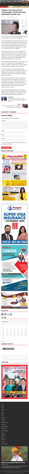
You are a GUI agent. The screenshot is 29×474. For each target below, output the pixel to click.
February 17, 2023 (6, 17)
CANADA (3, 409)
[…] (19, 467)
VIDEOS (2, 433)
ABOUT (2, 437)
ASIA (2, 411)
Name (2, 130)
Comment (3, 120)
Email (2, 134)
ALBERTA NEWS (4, 422)
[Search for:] (14, 357)
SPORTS (3, 420)
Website (3, 138)
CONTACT (3, 441)
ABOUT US (3, 439)
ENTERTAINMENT (4, 426)
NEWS (2, 407)
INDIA (2, 415)
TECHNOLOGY (4, 428)
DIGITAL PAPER (4, 443)
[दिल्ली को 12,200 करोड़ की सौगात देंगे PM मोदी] (14, 460)
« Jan (2, 341)
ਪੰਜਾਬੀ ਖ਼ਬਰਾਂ (3, 435)
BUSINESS (3, 418)
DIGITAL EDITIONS (4, 431)
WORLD (2, 413)
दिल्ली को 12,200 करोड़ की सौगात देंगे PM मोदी (13, 463)
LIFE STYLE (3, 424)
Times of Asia (14, 17)
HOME (2, 405)
